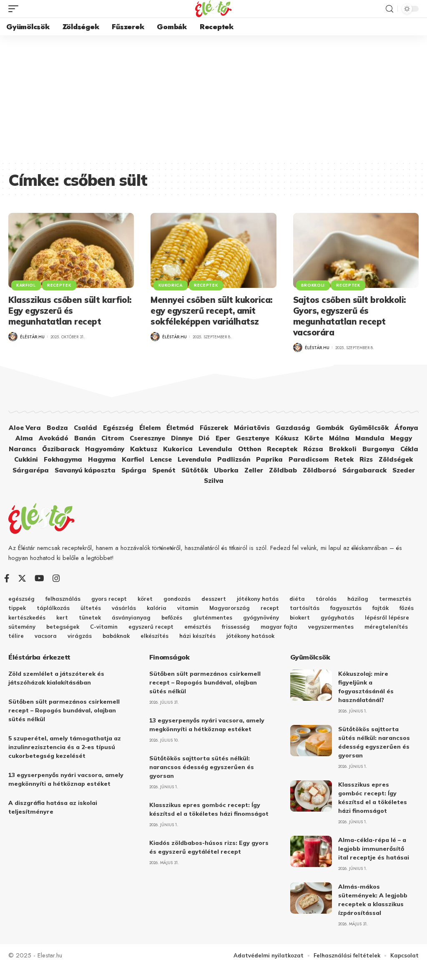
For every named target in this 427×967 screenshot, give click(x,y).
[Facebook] (7, 578)
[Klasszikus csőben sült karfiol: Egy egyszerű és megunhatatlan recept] (71, 250)
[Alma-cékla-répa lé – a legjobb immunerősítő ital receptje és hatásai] (311, 851)
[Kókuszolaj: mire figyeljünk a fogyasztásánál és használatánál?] (311, 685)
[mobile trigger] (15, 8)
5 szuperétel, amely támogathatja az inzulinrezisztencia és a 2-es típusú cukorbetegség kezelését (64, 747)
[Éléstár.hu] (213, 8)
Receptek (59, 285)
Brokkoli (313, 285)
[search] (389, 8)
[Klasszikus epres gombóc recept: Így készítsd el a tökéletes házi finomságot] (311, 796)
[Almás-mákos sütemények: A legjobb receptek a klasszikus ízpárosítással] (311, 898)
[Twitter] (22, 578)
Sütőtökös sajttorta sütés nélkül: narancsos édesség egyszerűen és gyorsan (201, 767)
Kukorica (170, 285)
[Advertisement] (213, 98)
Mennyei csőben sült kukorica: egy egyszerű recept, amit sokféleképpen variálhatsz (211, 311)
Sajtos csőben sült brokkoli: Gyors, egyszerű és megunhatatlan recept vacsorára (349, 316)
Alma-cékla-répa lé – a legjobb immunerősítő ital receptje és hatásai (373, 848)
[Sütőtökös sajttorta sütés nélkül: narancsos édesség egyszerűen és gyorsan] (311, 740)
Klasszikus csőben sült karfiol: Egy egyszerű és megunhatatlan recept (69, 311)
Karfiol (26, 285)
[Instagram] (56, 578)
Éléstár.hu (32, 337)
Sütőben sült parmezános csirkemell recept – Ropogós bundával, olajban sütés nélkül (64, 710)
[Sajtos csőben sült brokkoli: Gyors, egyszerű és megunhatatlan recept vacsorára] (356, 250)
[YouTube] (39, 578)
